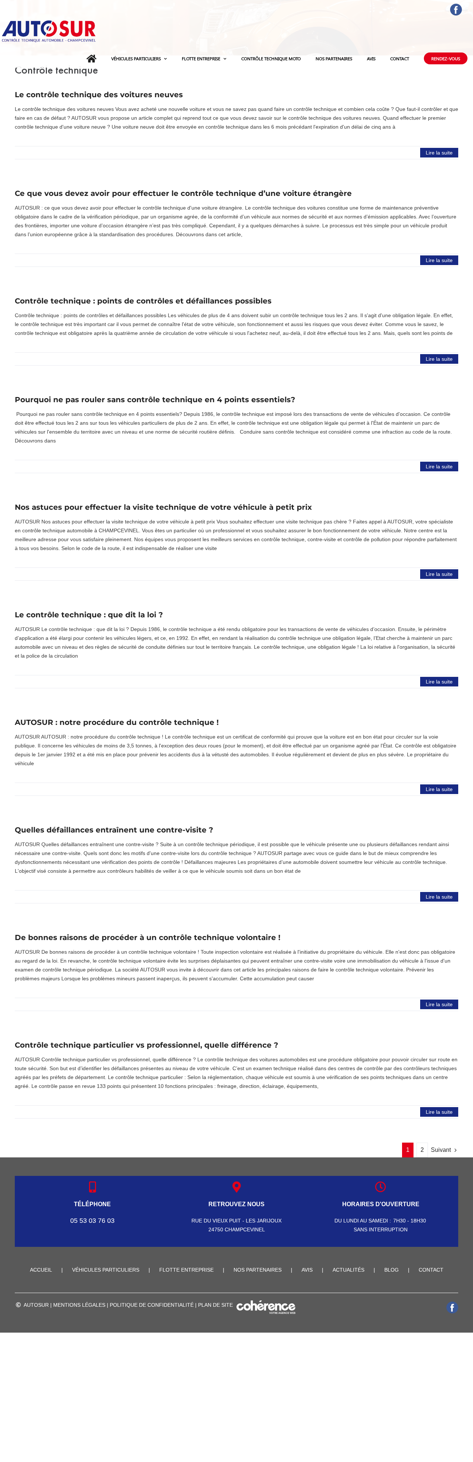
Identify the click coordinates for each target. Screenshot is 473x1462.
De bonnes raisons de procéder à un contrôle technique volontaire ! (147, 937)
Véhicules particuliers (105, 1270)
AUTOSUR (36, 1305)
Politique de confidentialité (152, 1305)
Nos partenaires (258, 1270)
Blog (391, 1270)
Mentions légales (79, 1305)
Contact (431, 1270)
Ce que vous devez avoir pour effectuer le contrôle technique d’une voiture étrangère (183, 193)
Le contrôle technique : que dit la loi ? (89, 614)
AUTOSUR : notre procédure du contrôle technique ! (117, 722)
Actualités (348, 1270)
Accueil (41, 1270)
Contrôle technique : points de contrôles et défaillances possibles (143, 300)
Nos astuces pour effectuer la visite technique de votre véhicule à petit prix (163, 507)
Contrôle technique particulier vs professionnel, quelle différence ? (146, 1045)
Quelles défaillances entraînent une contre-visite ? (114, 829)
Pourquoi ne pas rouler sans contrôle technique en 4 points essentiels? (155, 399)
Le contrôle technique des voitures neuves (99, 94)
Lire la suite (439, 153)
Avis (307, 1270)
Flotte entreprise (186, 1270)
